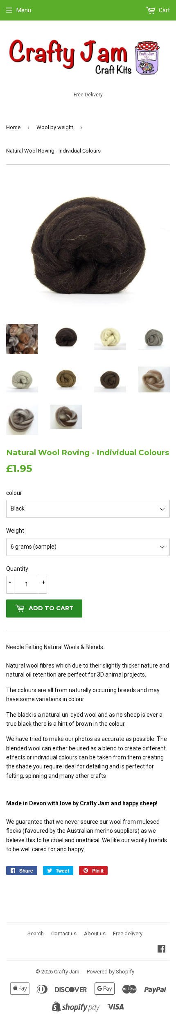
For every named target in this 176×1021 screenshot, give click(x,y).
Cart (164, 10)
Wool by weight (54, 127)
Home (13, 127)
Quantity (17, 568)
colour (14, 493)
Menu (23, 10)
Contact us (64, 933)
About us (95, 933)
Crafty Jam (66, 972)
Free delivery (127, 933)
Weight (15, 530)
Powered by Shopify (110, 972)
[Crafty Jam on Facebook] (161, 949)
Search (35, 933)
